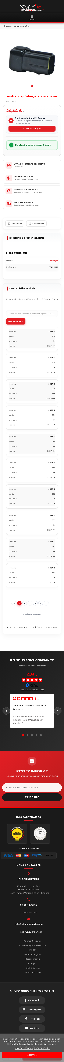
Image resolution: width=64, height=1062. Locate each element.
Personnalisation (42, 1048)
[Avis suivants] (57, 711)
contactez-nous (49, 627)
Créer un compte (32, 128)
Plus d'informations (24, 1048)
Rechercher (15, 321)
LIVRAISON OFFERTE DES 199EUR (29, 164)
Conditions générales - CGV (32, 945)
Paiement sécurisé (32, 941)
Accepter (32, 1055)
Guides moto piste (32, 972)
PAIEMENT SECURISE (23, 177)
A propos (32, 963)
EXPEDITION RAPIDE (23, 202)
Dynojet (54, 261)
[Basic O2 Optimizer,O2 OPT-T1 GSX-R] (32, 60)
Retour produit (32, 959)
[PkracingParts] (32, 7)
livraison (32, 950)
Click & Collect (32, 968)
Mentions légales (32, 954)
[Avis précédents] (6, 711)
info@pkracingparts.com (29, 924)
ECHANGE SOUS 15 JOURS (26, 189)
